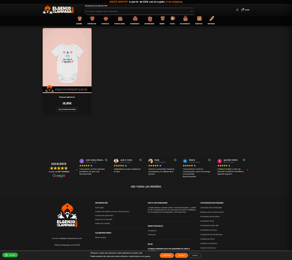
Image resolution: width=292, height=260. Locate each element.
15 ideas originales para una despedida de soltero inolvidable (169, 250)
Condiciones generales (104, 215)
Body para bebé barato (67, 97)
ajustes (147, 256)
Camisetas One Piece (208, 230)
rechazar (181, 255)
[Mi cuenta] (237, 10)
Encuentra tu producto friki (96, 6)
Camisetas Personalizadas (211, 208)
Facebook (152, 235)
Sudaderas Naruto (207, 248)
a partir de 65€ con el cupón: (146, 1)
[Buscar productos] (191, 11)
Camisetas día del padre (210, 217)
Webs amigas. (100, 237)
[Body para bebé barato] (67, 60)
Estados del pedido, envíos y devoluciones (112, 211)
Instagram (152, 231)
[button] (247, 170)
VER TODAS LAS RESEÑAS (146, 186)
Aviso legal (99, 208)
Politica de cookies (102, 223)
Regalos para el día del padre (212, 212)
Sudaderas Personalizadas (211, 234)
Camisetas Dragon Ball (209, 225)
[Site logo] (58, 10)
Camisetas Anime (207, 221)
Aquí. (185, 212)
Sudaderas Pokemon (208, 243)
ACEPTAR (166, 255)
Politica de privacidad (103, 219)
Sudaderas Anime (207, 239)
